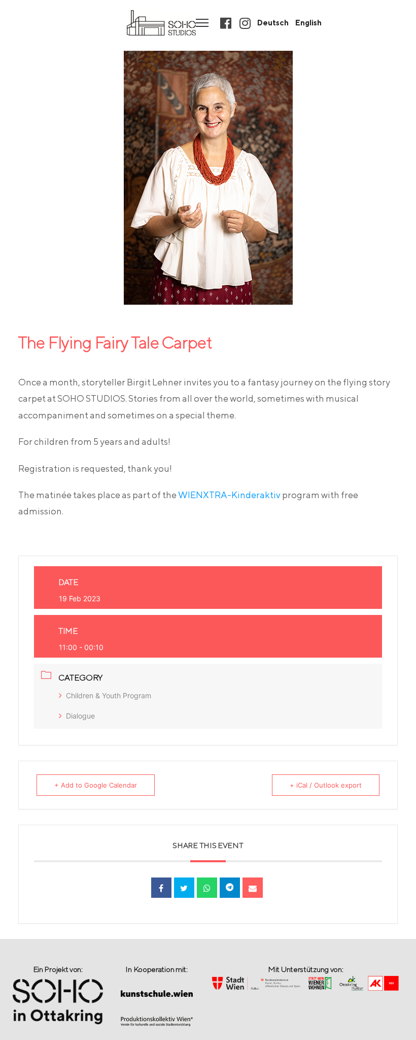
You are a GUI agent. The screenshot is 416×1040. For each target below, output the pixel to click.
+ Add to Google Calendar (95, 785)
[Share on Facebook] (161, 888)
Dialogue (80, 715)
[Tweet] (184, 888)
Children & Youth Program (108, 695)
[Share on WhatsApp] (207, 888)
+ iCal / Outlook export (326, 785)
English (308, 22)
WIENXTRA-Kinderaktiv (229, 495)
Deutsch (273, 22)
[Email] (252, 888)
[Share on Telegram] (230, 888)
